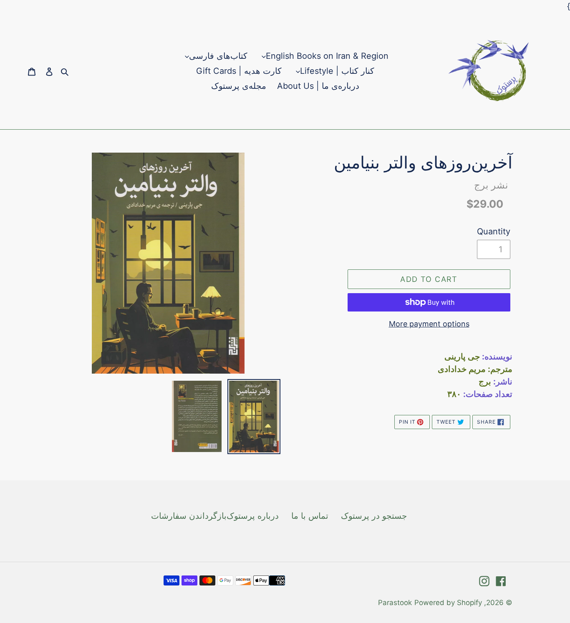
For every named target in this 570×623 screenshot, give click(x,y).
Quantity (493, 231)
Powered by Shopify (448, 602)
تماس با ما (309, 516)
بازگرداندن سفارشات (189, 516)
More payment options (429, 323)
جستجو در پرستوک (374, 516)
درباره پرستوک (253, 516)
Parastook (395, 602)
